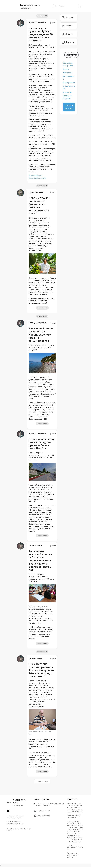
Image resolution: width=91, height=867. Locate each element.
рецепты (68, 92)
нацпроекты (69, 82)
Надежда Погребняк (37, 22)
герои (66, 69)
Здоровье (68, 72)
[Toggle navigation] (82, 6)
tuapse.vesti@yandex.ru (45, 816)
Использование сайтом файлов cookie (19, 829)
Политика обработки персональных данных (15, 823)
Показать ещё (42, 781)
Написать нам (69, 107)
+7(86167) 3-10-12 (43, 811)
